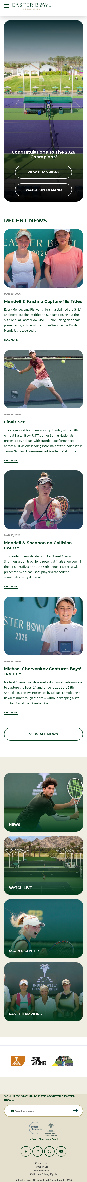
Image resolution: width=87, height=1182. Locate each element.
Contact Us (41, 1163)
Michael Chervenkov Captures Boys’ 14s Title (42, 671)
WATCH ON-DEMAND (43, 190)
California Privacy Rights (43, 1174)
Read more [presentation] (11, 339)
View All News (43, 734)
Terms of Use (41, 1166)
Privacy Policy (41, 1170)
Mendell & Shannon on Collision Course (38, 545)
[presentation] (43, 258)
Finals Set (14, 422)
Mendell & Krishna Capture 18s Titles (43, 301)
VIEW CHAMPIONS (43, 172)
